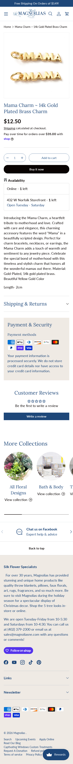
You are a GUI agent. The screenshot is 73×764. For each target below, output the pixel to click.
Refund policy (39, 750)
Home (7, 26)
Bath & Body (51, 486)
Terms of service (13, 754)
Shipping (9, 128)
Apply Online (46, 739)
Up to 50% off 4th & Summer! (36, 3)
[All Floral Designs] (18, 466)
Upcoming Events (25, 739)
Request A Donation (15, 750)
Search (8, 739)
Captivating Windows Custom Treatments (28, 747)
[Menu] (6, 14)
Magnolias (19, 732)
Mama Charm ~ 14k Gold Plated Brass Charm (41, 26)
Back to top (36, 548)
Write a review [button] (36, 416)
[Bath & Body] (51, 466)
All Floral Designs (18, 489)
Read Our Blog (12, 743)
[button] (67, 14)
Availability (16, 180)
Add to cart (49, 158)
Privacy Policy (34, 754)
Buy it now (36, 169)
